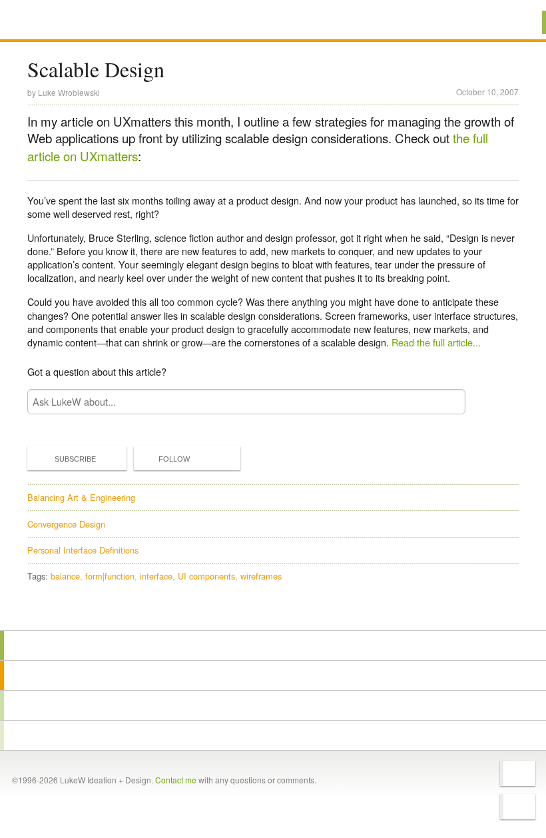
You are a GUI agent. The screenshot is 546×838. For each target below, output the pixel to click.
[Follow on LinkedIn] (517, 806)
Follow (174, 459)
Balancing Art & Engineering (81, 497)
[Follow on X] (517, 773)
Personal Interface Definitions (82, 550)
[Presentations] (273, 705)
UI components (206, 576)
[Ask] (273, 735)
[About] (273, 645)
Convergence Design (66, 524)
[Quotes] (273, 675)
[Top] (273, 611)
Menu (519, 22)
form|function (110, 576)
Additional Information (75, 22)
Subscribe (75, 459)
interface (156, 576)
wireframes (261, 576)
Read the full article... (436, 342)
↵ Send (447, 402)
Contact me (175, 779)
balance (65, 576)
